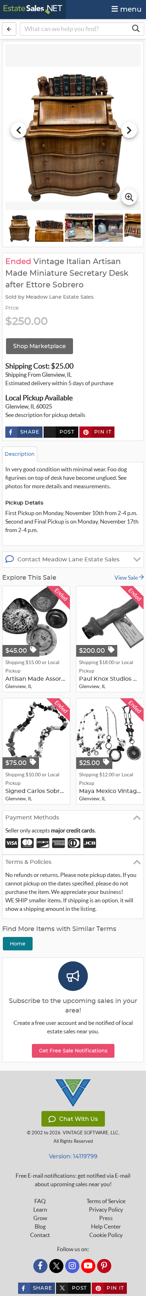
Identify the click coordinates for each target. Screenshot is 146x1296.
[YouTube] (88, 1266)
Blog (40, 1226)
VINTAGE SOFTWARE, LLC (90, 1132)
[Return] (9, 29)
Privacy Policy (106, 1209)
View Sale (126, 577)
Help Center (106, 1226)
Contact (40, 1235)
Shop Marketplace (39, 346)
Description (20, 454)
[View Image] (19, 228)
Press (106, 1218)
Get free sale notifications (73, 1050)
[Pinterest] (104, 1266)
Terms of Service (105, 1201)
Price (12, 308)
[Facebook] (40, 1266)
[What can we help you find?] (135, 29)
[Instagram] (72, 1266)
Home (18, 943)
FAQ (40, 1201)
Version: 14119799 (73, 1156)
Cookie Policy (106, 1235)
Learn (40, 1209)
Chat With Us (78, 1119)
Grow (40, 1218)
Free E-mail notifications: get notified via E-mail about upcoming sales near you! (73, 1179)
